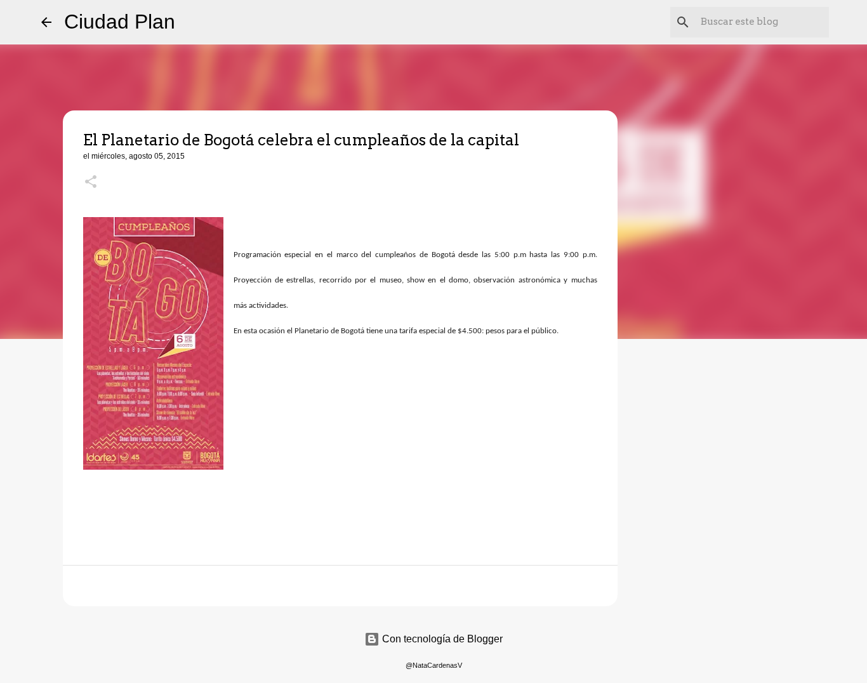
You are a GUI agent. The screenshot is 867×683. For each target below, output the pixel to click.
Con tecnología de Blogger (441, 638)
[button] (90, 183)
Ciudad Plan (119, 21)
